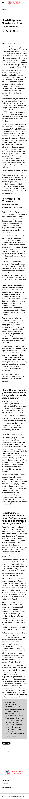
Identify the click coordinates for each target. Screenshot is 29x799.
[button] (3, 2)
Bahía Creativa (20, 796)
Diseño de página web (8, 796)
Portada (3, 8)
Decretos (5, 783)
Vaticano (4, 791)
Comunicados (6, 787)
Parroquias (5, 780)
